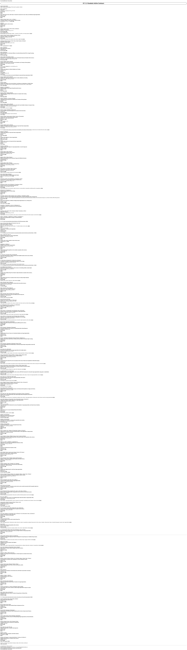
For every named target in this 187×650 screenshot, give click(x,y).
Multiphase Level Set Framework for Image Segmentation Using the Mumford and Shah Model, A (18, 265)
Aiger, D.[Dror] (8, 604)
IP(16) (1, 246)
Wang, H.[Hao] (10, 529)
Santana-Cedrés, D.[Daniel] (4, 502)
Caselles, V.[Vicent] (3, 19)
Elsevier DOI (2, 79)
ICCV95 (4, 32)
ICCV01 (4, 121)
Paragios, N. (2, 87)
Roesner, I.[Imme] (16, 436)
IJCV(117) (1, 454)
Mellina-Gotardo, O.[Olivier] (11, 116)
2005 (5, 488)
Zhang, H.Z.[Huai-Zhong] (4, 354)
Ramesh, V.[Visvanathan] (20, 116)
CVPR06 (1, 623)
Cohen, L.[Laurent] (17, 547)
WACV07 (1, 339)
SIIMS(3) (1, 197)
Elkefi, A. (6, 552)
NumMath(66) (2, 21)
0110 (4, 43)
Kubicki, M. (16, 216)
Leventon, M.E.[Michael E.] (4, 637)
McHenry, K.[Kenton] (3, 621)
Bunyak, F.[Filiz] (2, 321)
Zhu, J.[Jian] (6, 393)
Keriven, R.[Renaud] (17, 382)
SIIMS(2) (1, 37)
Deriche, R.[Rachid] (10, 61)
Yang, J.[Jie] (18, 223)
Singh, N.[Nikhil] (2, 452)
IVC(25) (1, 262)
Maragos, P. (7, 244)
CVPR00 (1, 639)
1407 (5, 379)
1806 (5, 427)
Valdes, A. (9, 575)
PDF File (1, 208)
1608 (4, 555)
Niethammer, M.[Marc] (4, 178)
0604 (5, 181)
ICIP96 (1, 15)
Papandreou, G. (2, 244)
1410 (4, 385)
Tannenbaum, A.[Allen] (18, 178)
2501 (4, 532)
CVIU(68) (1, 10)
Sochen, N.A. (5, 234)
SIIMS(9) (1, 459)
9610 (4, 16)
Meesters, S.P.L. (5, 430)
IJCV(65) (1, 180)
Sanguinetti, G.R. (15, 441)
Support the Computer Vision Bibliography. (15, 648)
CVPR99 (1, 94)
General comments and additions (5, 647)
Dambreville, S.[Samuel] (4, 195)
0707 (5, 263)
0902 (5, 307)
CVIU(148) (2, 465)
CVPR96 (1, 49)
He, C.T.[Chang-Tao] (8, 376)
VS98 (3, 113)
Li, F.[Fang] (13, 260)
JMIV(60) (1, 425)
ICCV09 (1, 323)
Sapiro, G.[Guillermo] (3, 8)
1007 (4, 589)
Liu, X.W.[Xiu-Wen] (17, 304)
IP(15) (1, 236)
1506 (5, 449)
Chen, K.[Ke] (9, 479)
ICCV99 (1, 70)
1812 (4, 544)
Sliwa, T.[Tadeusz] (28, 558)
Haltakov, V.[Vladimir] (3, 463)
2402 (5, 402)
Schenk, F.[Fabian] (3, 436)
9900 (6, 96)
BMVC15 (1, 410)
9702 (6, 31)
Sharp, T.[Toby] (9, 598)
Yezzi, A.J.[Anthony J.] (18, 195)
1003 (5, 357)
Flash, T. (5, 632)
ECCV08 (1, 201)
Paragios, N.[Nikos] (3, 61)
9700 (6, 91)
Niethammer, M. (3, 190)
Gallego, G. (2, 575)
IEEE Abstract (2, 119)
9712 (4, 11)
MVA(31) (1, 487)
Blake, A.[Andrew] (15, 598)
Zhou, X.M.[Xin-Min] (21, 310)
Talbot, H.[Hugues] (9, 151)
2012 (4, 499)
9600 (6, 50)
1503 (5, 290)
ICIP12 (1, 577)
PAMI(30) (1, 186)
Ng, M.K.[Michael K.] (16, 529)
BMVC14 (1, 470)
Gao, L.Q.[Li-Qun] (7, 299)
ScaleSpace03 (2, 159)
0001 (6, 85)
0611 (4, 274)
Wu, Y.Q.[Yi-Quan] (7, 485)
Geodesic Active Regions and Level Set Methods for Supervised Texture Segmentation (16, 75)
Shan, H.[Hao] (2, 349)
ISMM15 (1, 571)
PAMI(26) (1, 118)
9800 (6, 102)
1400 (6, 422)
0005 (4, 64)
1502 (5, 296)
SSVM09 (1, 594)
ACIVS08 (1, 606)
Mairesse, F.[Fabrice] (10, 558)
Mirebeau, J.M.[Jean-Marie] (9, 399)
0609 (4, 279)
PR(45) (1, 367)
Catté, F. (8, 19)
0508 (5, 171)
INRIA (3, 73)
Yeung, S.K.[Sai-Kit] (10, 293)
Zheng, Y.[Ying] (2, 310)
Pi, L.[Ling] (2, 254)
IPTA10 (1, 588)
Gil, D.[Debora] (7, 168)
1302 (4, 578)
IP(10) (1, 42)
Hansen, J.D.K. (2, 541)
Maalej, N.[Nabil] (20, 586)
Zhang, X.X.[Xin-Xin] (12, 393)
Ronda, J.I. (5, 575)
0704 (5, 269)
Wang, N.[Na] (14, 376)
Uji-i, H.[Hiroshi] (16, 558)
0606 (4, 237)
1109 (5, 583)
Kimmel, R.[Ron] (9, 28)
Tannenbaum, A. (8, 190)
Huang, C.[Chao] (2, 535)
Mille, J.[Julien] (2, 592)
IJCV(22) (1, 30)
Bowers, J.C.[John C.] (10, 304)
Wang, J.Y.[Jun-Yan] (3, 282)
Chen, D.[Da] (2, 393)
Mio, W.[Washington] (3, 304)
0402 (6, 119)
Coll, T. (11, 19)
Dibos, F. (14, 19)
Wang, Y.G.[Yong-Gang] (12, 223)
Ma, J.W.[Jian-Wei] (8, 349)
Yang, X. (6, 496)
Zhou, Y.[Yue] (6, 223)
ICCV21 (1, 520)
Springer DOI (2, 148)
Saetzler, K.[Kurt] (24, 354)
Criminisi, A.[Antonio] (3, 598)
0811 (5, 302)
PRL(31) (1, 351)
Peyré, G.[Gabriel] (3, 382)
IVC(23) (1, 170)
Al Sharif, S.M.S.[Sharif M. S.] (4, 586)
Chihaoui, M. (2, 552)
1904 (5, 482)
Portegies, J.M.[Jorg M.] (21, 430)
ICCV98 (1, 100)
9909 (6, 59)
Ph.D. (1, 84)
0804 (4, 187)
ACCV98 (1, 111)
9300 (13, 21)
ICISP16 (1, 560)
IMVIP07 (1, 361)
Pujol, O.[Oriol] (2, 168)
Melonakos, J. (6, 216)
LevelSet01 (2, 634)
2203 (4, 521)
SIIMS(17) (1, 531)
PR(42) (1, 312)
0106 (4, 122)
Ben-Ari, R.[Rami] (3, 604)
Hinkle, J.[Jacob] (8, 452)
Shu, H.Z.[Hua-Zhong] (17, 399)
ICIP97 (1, 89)
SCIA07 (1, 345)
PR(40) (1, 268)
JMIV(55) (1, 389)
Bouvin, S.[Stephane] (7, 109)
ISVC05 (1, 334)
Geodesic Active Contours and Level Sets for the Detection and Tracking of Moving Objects (17, 129)
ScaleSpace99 (5, 45)
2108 (4, 510)
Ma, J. (1, 496)
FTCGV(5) (1, 384)
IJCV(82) (1, 306)
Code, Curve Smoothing (4, 506)
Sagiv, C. (1, 234)
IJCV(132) (1, 401)
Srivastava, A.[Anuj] (9, 535)
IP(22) (1, 284)
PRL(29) (1, 301)
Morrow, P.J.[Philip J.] (12, 354)
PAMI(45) (1, 515)
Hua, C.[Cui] (2, 299)
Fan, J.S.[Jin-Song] (7, 254)
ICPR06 (1, 278)
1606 (5, 466)
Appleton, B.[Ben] (3, 151)
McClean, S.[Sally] (18, 354)
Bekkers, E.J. (2, 441)
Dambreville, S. (2, 205)
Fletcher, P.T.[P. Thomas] (20, 452)
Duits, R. (1, 430)
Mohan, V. (2, 216)
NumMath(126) (2, 416)
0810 (5, 202)
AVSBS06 (1, 273)
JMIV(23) (1, 153)
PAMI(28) (1, 164)
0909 (4, 324)
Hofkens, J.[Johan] (22, 558)
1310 (4, 285)
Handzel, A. (2, 632)
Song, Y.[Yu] (2, 485)
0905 (5, 313)
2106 (4, 396)
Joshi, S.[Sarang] (13, 452)
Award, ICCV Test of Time (7, 33)
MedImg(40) (2, 498)
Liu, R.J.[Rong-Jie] (15, 535)
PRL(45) (1, 378)
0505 (5, 154)
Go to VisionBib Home (3, 0)
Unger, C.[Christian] (11, 463)
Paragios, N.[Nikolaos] (3, 98)
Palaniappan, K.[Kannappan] (10, 321)
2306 (4, 516)
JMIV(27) (1, 256)
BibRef (1, 12)
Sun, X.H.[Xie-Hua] (14, 310)
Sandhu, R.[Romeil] (11, 195)
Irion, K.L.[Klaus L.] (14, 479)
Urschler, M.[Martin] (22, 436)
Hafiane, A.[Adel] (3, 615)
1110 (5, 368)
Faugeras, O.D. (13, 109)
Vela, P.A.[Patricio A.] (11, 178)
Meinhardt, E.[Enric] (17, 35)
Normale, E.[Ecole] (15, 621)
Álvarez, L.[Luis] (18, 502)
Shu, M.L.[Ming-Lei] (18, 393)
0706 (5, 346)
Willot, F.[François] (3, 569)
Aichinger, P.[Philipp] (9, 436)
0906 (5, 595)
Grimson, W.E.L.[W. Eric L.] (13, 637)
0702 (5, 257)
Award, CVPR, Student (3, 641)
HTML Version (2, 74)
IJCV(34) (1, 58)
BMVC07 (1, 207)
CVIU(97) (1, 78)
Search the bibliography (4, 648)
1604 (5, 390)
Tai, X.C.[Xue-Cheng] (24, 513)
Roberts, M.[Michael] (3, 479)
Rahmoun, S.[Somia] (3, 558)
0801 (4, 213)
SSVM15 (1, 448)
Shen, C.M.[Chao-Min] (13, 254)
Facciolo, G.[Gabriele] (10, 35)
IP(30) (1, 395)
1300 (8, 417)
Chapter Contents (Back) (4, 6)
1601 (4, 411)
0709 (4, 208)
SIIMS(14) (1, 509)
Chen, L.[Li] (2, 223)
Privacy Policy (10, 0)
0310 (5, 160)
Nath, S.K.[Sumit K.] (3, 327)
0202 (4, 127)
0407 (13, 176)
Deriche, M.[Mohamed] (13, 586)
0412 (5, 79)
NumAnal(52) (2, 421)
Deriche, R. (7, 87)
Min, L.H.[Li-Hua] (22, 529)
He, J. (3, 496)
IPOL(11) (1, 504)
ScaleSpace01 (2, 241)
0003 (5, 148)
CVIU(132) (2, 295)
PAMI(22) (1, 63)
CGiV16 (1, 554)
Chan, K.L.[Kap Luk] (10, 282)
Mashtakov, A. (10, 441)
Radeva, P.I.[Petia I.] (14, 168)
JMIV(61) (1, 481)
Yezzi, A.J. (12, 205)
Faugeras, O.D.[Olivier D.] (22, 637)
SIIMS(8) (1, 443)
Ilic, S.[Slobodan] (16, 463)
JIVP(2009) (2, 329)
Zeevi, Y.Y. (9, 234)
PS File (1, 72)
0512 (4, 165)
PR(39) (1, 225)
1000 (6, 198)
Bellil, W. (9, 552)
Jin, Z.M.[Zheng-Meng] (4, 529)
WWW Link (2, 290)
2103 (4, 505)
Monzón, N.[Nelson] (12, 502)
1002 (4, 38)
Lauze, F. (6, 541)
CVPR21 (1, 537)
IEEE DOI (1, 16)
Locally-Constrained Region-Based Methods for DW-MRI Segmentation (14, 221)
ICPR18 (1, 543)
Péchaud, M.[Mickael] (9, 382)
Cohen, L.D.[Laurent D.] (24, 382)
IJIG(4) (1, 176)
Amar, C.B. (12, 552)
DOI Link (1, 11)
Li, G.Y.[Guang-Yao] (8, 310)
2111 (4, 538)
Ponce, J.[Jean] (9, 621)
